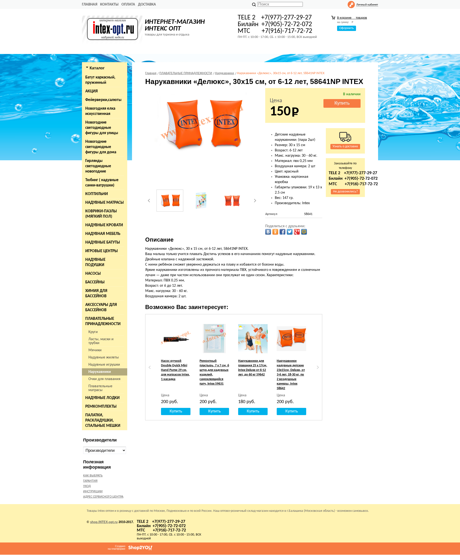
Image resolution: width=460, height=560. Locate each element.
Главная (89, 4)
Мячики (95, 350)
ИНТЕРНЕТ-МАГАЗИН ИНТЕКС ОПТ (175, 25)
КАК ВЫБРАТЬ (93, 475)
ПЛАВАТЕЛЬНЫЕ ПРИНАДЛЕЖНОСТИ (103, 321)
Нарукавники (99, 372)
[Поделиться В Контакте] (268, 232)
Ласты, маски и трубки (101, 341)
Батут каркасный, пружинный (100, 80)
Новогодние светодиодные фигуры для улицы (101, 127)
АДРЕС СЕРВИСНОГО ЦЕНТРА (103, 497)
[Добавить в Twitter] (290, 232)
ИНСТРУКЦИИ (93, 491)
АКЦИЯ (91, 91)
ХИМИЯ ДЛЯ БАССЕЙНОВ (96, 293)
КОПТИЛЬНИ (96, 194)
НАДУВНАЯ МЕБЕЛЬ (102, 234)
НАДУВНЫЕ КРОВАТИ (104, 225)
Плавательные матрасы (100, 388)
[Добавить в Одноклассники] (275, 232)
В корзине (352, 18)
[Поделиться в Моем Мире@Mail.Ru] (304, 232)
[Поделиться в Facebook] (282, 232)
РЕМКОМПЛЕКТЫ (101, 407)
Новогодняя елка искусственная (100, 111)
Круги (93, 332)
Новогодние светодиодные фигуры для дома (100, 147)
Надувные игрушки (104, 365)
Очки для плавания (104, 379)
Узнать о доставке (345, 146)
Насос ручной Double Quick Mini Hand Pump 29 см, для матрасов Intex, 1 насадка (175, 370)
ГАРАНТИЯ (90, 481)
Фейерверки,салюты (103, 100)
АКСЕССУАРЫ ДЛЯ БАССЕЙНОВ (101, 307)
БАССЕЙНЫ (95, 282)
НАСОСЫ (93, 274)
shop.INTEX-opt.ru (104, 522)
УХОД (87, 486)
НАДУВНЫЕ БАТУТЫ (102, 242)
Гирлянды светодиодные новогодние (98, 166)
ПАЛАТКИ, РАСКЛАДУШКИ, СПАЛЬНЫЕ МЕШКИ (102, 420)
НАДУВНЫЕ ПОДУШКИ (95, 262)
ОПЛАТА (128, 4)
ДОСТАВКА (147, 4)
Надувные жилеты (103, 357)
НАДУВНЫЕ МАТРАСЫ (104, 203)
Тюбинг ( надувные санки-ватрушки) (102, 182)
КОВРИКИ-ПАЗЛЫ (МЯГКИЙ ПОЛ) (101, 214)
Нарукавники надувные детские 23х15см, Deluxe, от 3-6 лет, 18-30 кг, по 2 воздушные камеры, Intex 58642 (291, 374)
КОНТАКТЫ (109, 4)
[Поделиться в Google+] (297, 232)
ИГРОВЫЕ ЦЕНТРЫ (101, 251)
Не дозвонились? (345, 191)
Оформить (346, 28)
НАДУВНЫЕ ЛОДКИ (102, 398)
